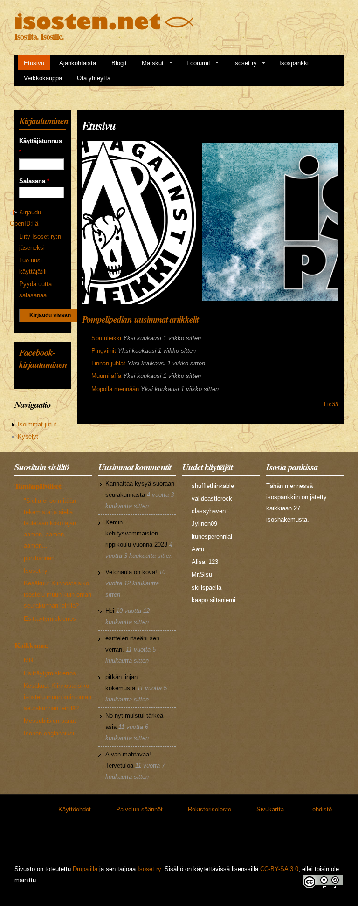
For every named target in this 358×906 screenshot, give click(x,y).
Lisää (331, 404)
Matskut (150, 63)
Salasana (34, 181)
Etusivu (34, 63)
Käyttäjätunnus (40, 146)
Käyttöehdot (74, 809)
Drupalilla (85, 868)
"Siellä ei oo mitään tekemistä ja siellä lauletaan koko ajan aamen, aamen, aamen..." (50, 523)
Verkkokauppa (43, 78)
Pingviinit (103, 350)
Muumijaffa (106, 375)
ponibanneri (39, 558)
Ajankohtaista (77, 63)
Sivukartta (270, 809)
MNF (30, 660)
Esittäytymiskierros (50, 618)
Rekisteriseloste (209, 809)
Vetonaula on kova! (131, 572)
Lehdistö (320, 809)
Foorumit (195, 63)
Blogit (119, 63)
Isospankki (294, 63)
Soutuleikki (106, 338)
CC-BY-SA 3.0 (279, 868)
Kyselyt (28, 436)
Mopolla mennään (115, 388)
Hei (109, 610)
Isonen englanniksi (49, 733)
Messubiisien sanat (50, 720)
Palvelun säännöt (139, 809)
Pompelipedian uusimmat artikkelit (140, 319)
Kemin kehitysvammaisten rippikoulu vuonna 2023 (136, 533)
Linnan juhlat (108, 363)
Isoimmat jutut (37, 424)
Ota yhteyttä (93, 78)
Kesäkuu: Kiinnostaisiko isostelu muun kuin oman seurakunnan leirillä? (57, 594)
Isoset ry (242, 63)
